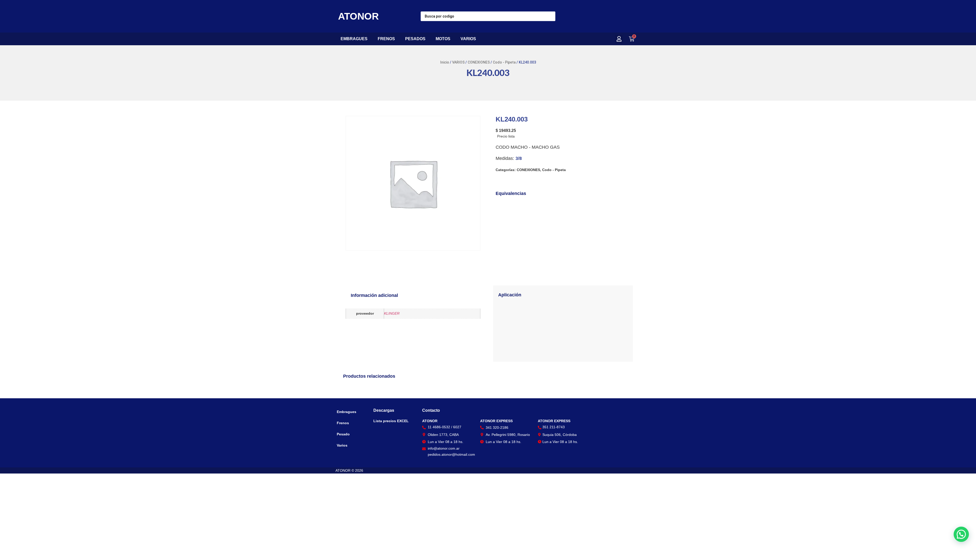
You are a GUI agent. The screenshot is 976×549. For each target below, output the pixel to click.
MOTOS (443, 39)
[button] (619, 39)
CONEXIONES (479, 62)
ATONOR (358, 16)
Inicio (444, 62)
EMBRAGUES (354, 39)
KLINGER (392, 313)
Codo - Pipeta (504, 62)
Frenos (343, 423)
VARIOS (468, 39)
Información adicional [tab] (374, 295)
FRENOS (386, 39)
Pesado (343, 434)
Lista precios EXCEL (391, 421)
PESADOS (415, 39)
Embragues (346, 412)
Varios (342, 445)
